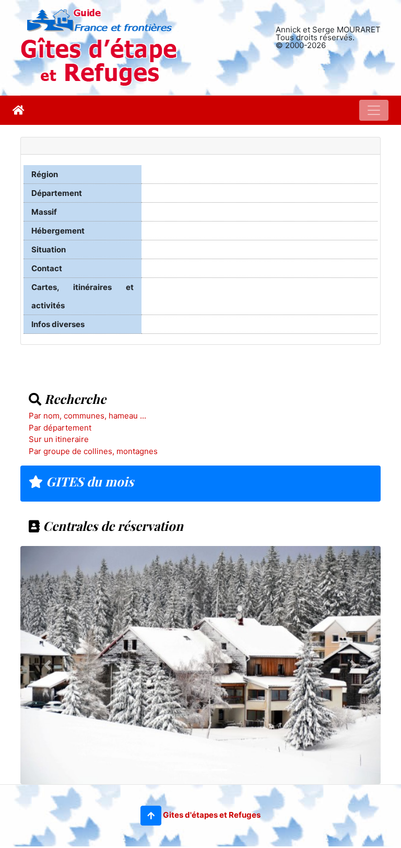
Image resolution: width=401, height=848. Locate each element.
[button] (150, 816)
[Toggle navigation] (373, 110)
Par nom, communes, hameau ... (87, 416)
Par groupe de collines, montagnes (93, 451)
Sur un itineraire (59, 439)
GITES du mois (88, 481)
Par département (60, 428)
